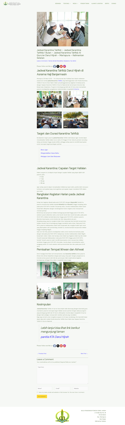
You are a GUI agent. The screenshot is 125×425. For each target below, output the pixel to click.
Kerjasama (66, 61)
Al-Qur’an (76, 89)
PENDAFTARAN (84, 3)
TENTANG (66, 3)
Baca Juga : (44, 150)
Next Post (84, 353)
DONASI (114, 3)
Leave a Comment (42, 61)
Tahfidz (60, 81)
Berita (50, 61)
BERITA (107, 3)
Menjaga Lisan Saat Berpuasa (50, 156)
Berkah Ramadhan (58, 61)
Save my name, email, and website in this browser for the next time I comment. (61, 392)
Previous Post (41, 353)
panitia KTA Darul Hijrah (55, 337)
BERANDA (58, 3)
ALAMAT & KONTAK (97, 3)
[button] (69, 3)
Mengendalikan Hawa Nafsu (50, 153)
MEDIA (75, 3)
